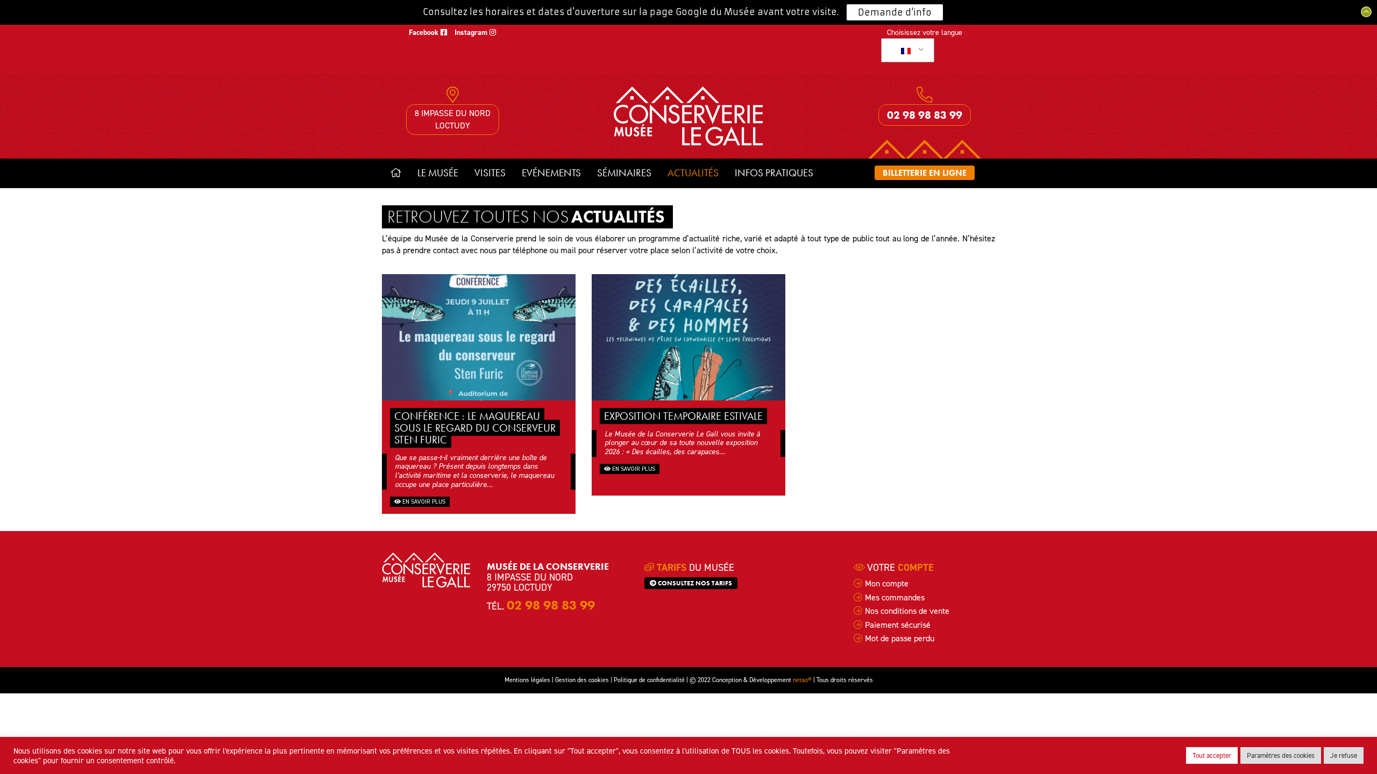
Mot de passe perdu (899, 638)
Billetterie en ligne (925, 172)
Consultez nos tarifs (694, 583)
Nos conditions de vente (907, 611)
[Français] (906, 50)
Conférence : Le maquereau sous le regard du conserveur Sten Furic (475, 428)
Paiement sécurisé (898, 624)
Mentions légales (527, 680)
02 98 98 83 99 (924, 115)
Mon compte (886, 583)
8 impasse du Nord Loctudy (453, 119)
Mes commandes (895, 597)
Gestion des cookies (582, 680)
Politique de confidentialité (649, 680)
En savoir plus (423, 502)
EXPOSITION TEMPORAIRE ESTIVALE (683, 416)
